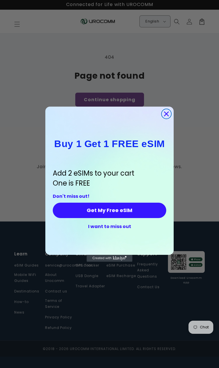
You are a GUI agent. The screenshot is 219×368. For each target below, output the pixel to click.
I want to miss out (109, 226)
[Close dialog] (166, 114)
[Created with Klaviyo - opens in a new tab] (109, 258)
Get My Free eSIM (109, 210)
